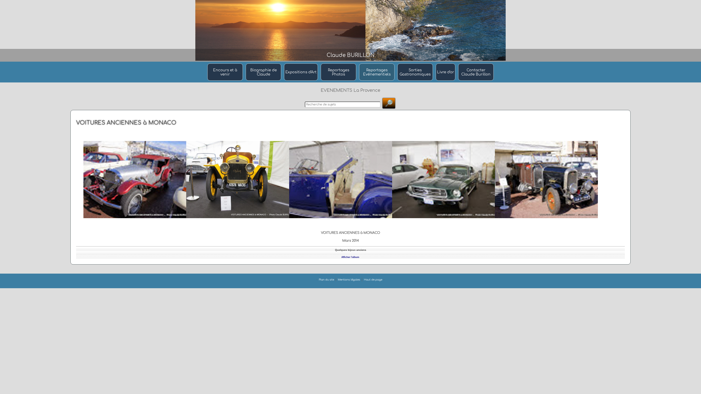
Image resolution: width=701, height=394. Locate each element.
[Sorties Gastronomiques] (416, 64)
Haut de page (373, 279)
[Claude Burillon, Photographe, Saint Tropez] (264, 64)
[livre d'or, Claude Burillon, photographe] (446, 64)
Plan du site (326, 279)
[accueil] (225, 64)
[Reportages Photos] (339, 64)
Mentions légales (349, 279)
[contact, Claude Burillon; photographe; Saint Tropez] (476, 64)
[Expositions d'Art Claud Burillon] (301, 64)
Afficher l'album (350, 257)
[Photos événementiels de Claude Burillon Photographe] (377, 64)
